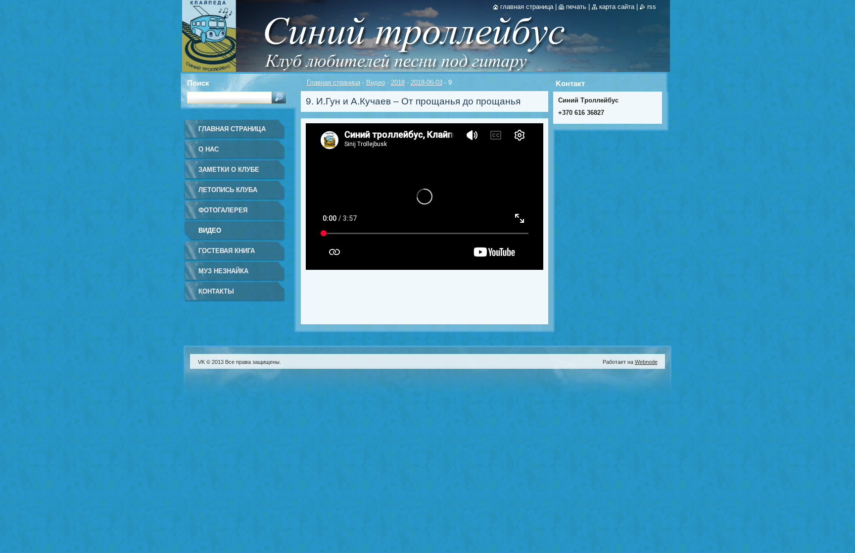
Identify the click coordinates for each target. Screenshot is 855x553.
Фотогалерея (222, 210)
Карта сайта (616, 6)
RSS (651, 6)
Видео (375, 82)
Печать (576, 6)
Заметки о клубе (228, 169)
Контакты (216, 291)
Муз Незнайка (223, 271)
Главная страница (333, 82)
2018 (398, 82)
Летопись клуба (227, 190)
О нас (208, 149)
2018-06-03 (426, 82)
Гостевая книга (226, 250)
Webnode (646, 362)
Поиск (198, 83)
